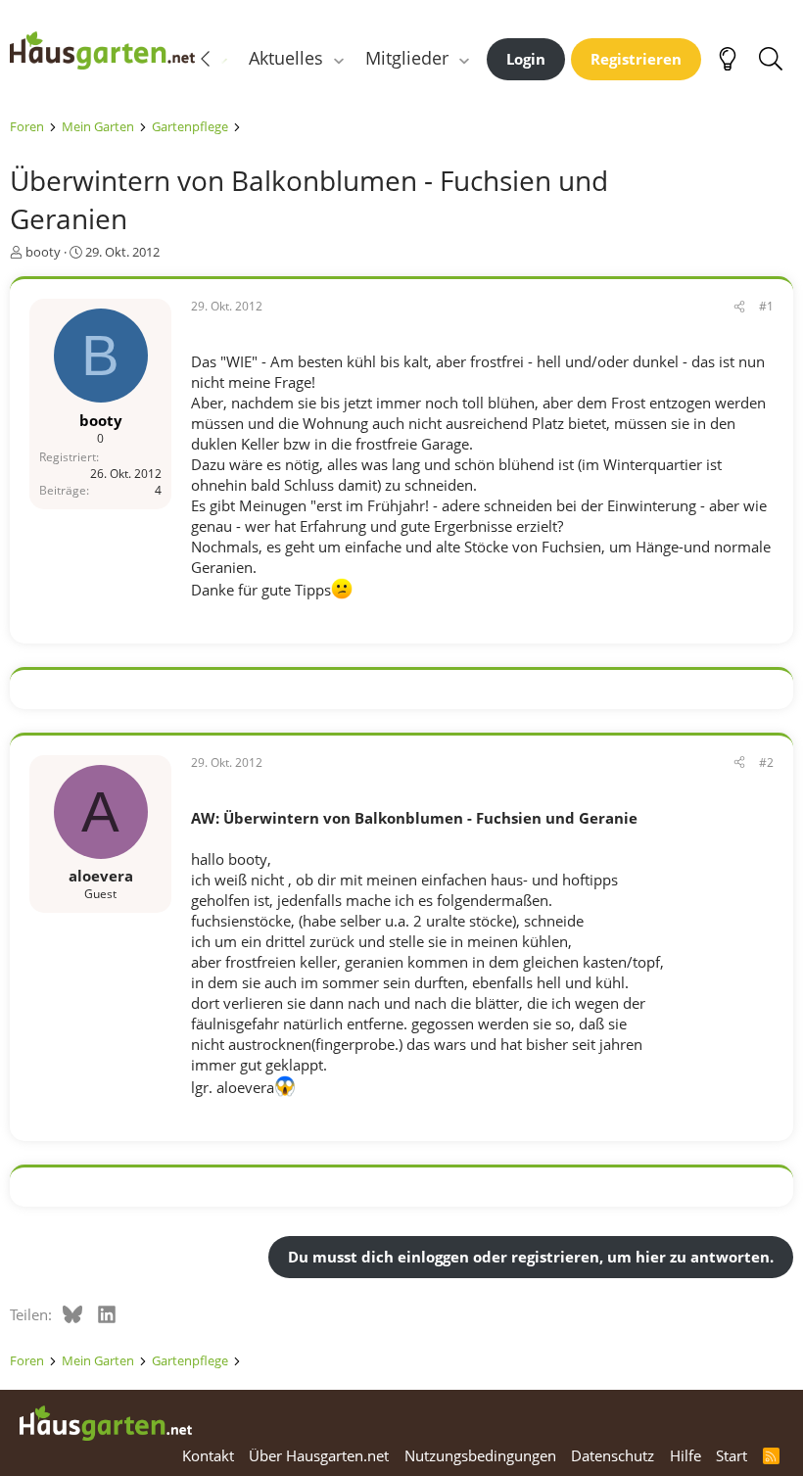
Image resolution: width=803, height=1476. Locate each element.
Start (731, 1455)
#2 (766, 762)
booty (43, 252)
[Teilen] (739, 307)
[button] (339, 58)
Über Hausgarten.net (319, 1455)
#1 (766, 306)
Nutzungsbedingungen (480, 1455)
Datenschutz (612, 1455)
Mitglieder (407, 58)
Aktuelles (286, 58)
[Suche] (770, 58)
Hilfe (685, 1455)
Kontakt (208, 1455)
